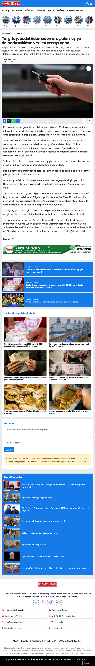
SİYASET (41, 10)
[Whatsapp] (61, 602)
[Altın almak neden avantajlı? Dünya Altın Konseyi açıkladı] (70, 396)
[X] (38, 602)
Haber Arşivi (57, 628)
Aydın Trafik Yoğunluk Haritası (63, 616)
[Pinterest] (43, 602)
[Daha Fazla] (18, 121)
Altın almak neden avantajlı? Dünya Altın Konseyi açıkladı (68, 412)
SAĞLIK (60, 10)
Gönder (9, 449)
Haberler (6, 34)
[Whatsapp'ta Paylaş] (13, 121)
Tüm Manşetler (57, 622)
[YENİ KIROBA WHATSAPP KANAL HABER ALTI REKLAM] (48, 249)
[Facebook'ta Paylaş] (4, 121)
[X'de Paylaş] (9, 121)
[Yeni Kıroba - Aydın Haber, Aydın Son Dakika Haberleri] (11, 3)
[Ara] (87, 3)
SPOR (51, 10)
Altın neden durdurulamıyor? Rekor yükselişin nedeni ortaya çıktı (25, 412)
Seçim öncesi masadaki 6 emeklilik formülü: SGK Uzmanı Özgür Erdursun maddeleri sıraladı (23, 345)
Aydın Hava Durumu (60, 610)
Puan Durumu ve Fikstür (14, 622)
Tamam (86, 663)
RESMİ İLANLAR (75, 10)
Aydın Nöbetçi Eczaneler (14, 610)
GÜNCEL (29, 10)
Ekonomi (17, 34)
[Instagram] (48, 602)
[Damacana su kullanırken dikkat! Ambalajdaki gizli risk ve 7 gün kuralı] (70, 329)
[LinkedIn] (52, 602)
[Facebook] (34, 602)
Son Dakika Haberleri (12, 628)
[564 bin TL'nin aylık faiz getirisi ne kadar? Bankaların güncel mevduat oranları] (25, 363)
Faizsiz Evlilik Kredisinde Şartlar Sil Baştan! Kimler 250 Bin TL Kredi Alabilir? (69, 378)
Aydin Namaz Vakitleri (14, 616)
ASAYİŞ (5, 10)
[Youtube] (57, 602)
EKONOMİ (17, 10)
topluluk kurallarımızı (27, 458)
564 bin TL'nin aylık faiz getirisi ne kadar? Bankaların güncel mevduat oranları (25, 378)
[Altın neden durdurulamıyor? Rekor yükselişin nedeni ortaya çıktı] (25, 396)
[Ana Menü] (91, 3)
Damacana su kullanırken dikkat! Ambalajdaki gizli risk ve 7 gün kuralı (69, 345)
